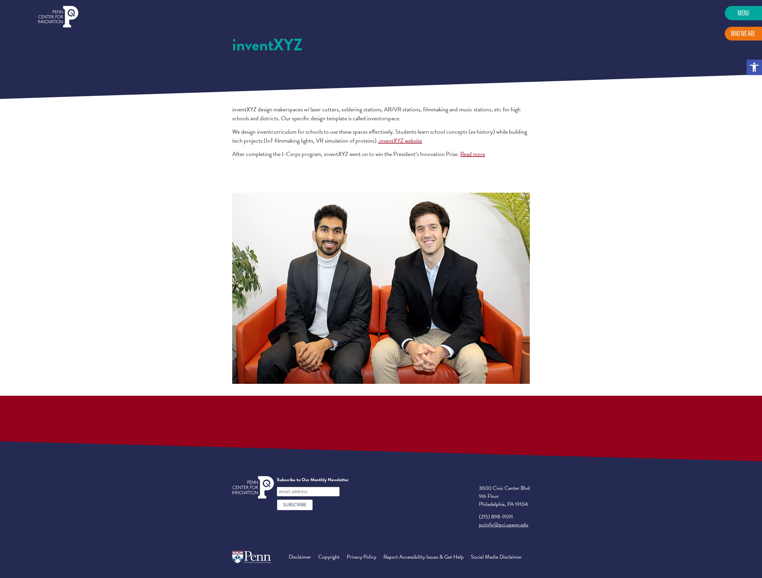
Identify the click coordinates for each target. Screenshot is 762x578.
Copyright (329, 557)
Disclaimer (300, 557)
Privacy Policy (361, 557)
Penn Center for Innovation (58, 17)
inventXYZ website (400, 140)
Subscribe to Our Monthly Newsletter (313, 479)
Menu (743, 13)
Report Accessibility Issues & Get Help (423, 557)
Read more (472, 153)
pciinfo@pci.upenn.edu (503, 525)
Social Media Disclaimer (496, 557)
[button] (754, 67)
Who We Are (743, 33)
